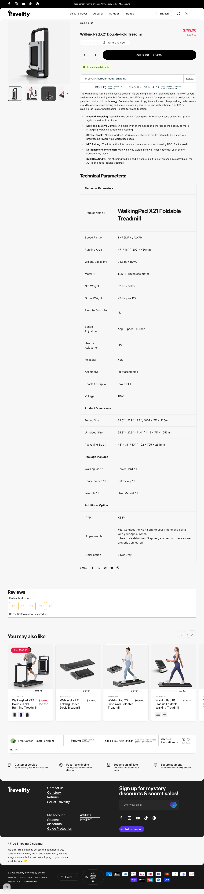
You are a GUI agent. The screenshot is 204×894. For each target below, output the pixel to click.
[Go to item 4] (65, 94)
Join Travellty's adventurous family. (126, 768)
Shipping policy (14, 881)
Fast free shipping (77, 764)
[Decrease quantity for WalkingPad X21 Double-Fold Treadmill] (83, 55)
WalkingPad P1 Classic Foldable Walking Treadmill (167, 704)
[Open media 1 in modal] (39, 52)
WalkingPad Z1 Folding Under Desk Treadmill (70, 704)
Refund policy (13, 877)
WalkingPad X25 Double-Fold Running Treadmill (24, 704)
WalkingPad (86, 22)
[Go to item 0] (15, 94)
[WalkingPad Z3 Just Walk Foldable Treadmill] (125, 666)
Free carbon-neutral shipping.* (88, 4)
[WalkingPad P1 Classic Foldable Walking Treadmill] (173, 666)
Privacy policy (26, 877)
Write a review (116, 42)
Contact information (29, 881)
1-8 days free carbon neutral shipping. (79, 768)
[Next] (62, 57)
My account (124, 4)
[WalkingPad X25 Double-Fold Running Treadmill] (30, 666)
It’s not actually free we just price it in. (31, 767)
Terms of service (40, 877)
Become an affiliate (125, 764)
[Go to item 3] (48, 94)
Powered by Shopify (35, 872)
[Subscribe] (173, 805)
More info (189, 78)
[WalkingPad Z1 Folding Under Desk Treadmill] (78, 666)
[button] (13, 606)
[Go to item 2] (32, 94)
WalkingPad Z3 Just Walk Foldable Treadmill (120, 704)
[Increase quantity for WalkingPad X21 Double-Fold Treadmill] (96, 55)
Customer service (26, 764)
